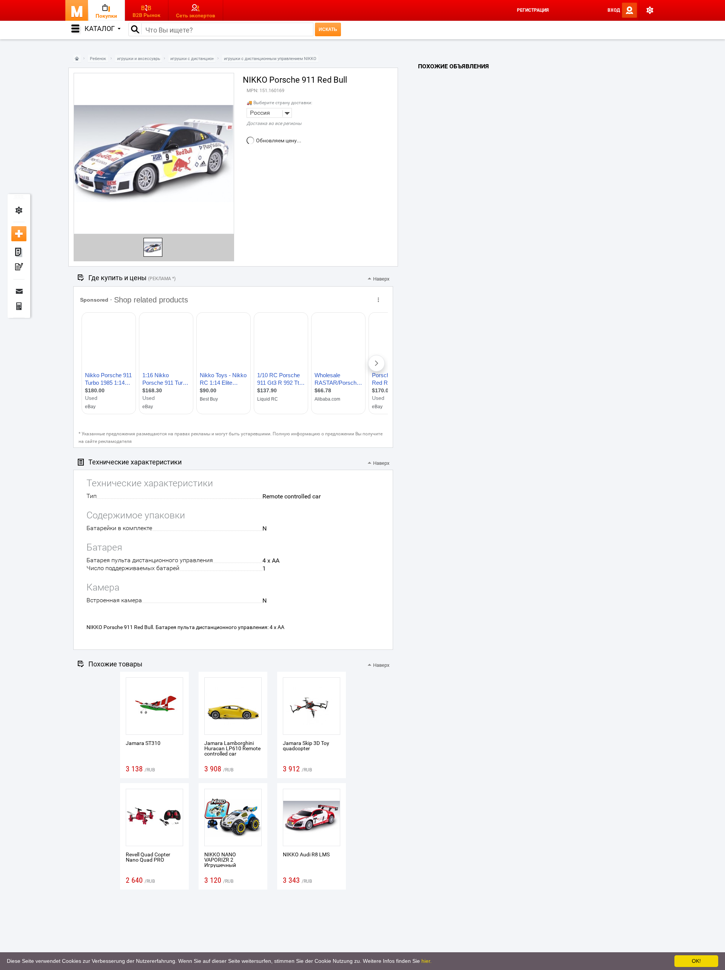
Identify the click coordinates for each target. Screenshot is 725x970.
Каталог (100, 28)
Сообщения (19, 291)
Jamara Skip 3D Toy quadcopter (306, 745)
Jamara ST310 (143, 743)
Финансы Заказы (19, 306)
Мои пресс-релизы (19, 267)
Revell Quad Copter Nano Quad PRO (148, 857)
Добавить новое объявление (19, 233)
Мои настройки (19, 210)
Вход (614, 10)
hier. (426, 961)
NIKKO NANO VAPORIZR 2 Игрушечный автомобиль (220, 862)
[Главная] (77, 59)
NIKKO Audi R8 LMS (306, 854)
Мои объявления (19, 252)
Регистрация (533, 10)
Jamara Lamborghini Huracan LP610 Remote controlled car (232, 748)
